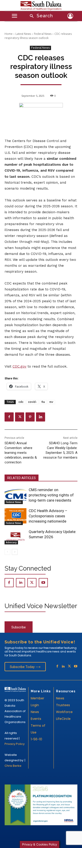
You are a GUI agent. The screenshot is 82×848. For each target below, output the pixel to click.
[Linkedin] (40, 416)
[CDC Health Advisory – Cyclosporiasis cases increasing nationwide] (15, 515)
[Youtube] (43, 582)
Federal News (42, 34)
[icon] (70, 17)
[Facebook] (9, 416)
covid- (32, 402)
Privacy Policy (15, 744)
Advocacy (11, 542)
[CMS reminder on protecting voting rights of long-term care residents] (15, 495)
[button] (40, 16)
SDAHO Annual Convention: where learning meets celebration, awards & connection (21, 452)
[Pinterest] (30, 416)
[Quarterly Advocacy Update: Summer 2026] (15, 536)
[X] (19, 416)
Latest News (23, 34)
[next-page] (15, 552)
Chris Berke (13, 766)
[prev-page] (7, 552)
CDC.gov (19, 366)
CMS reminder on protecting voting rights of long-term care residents (51, 495)
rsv (51, 402)
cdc (20, 402)
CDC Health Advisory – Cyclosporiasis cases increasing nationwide (48, 515)
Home (9, 34)
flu (43, 402)
